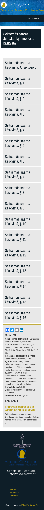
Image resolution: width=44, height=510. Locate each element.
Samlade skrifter (22, 10)
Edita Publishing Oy (30, 505)
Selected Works (37, 10)
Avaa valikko (34, 19)
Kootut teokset (7, 10)
